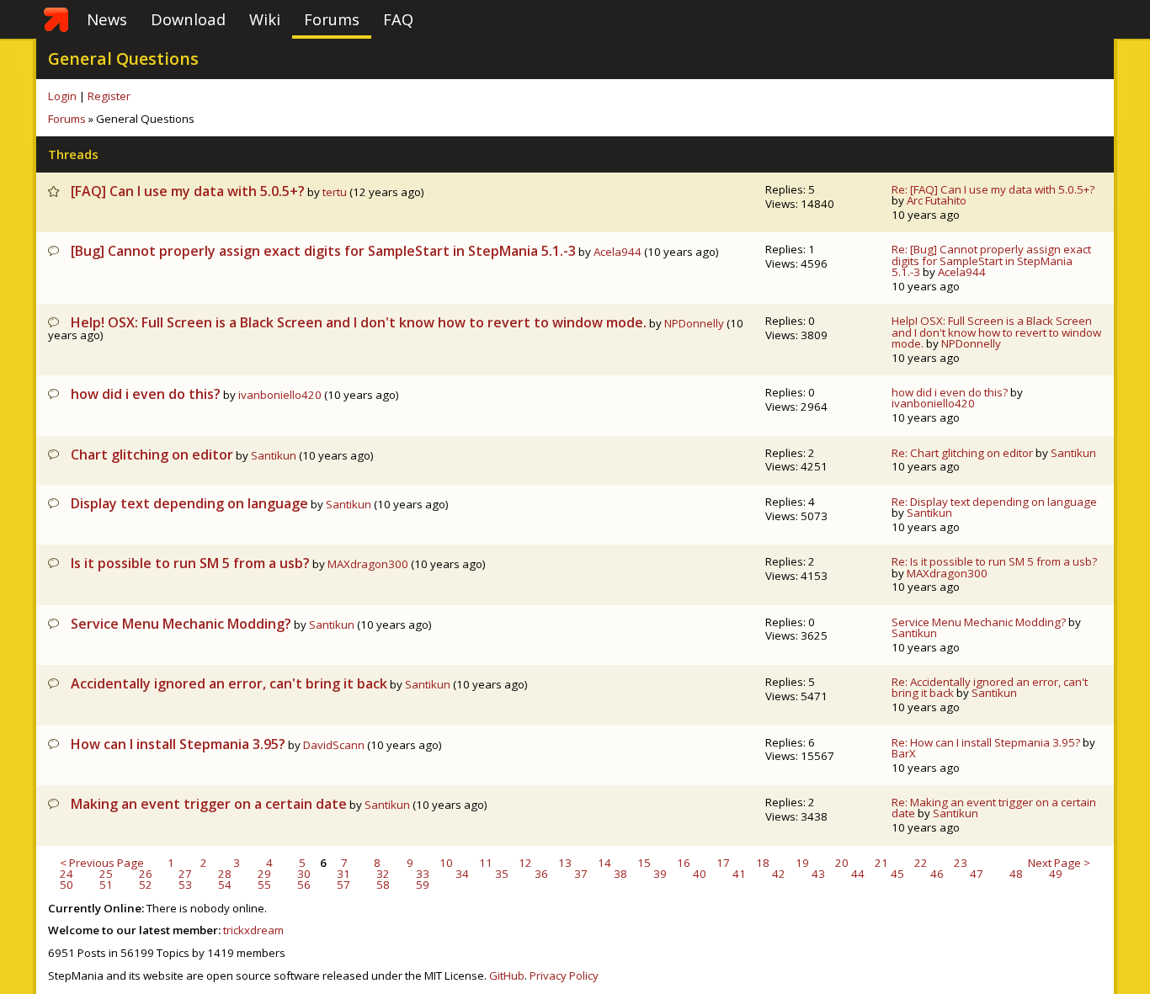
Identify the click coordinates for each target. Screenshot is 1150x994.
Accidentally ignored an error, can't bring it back (229, 683)
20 (842, 862)
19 (802, 862)
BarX (904, 753)
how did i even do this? (146, 394)
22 (921, 862)
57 (343, 884)
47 (976, 873)
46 (937, 873)
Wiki (264, 18)
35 (501, 873)
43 (818, 873)
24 (66, 873)
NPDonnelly (694, 323)
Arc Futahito (936, 200)
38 (620, 873)
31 (343, 873)
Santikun (273, 455)
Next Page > (1059, 863)
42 (778, 873)
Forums (331, 18)
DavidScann (334, 744)
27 (185, 873)
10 (446, 862)
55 (264, 884)
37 (581, 873)
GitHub (506, 975)
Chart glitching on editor (152, 454)
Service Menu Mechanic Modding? (181, 623)
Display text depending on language (189, 503)
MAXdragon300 (367, 563)
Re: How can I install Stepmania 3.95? (986, 742)
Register (109, 96)
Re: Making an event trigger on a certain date (994, 808)
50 (66, 884)
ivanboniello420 (280, 394)
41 (739, 873)
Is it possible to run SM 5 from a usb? (190, 563)
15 (644, 862)
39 (660, 873)
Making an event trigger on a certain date (209, 804)
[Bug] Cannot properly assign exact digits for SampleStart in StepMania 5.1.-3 (323, 251)
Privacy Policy (564, 975)
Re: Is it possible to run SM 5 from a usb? (994, 561)
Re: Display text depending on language (994, 501)
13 (565, 862)
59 (422, 884)
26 (145, 873)
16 (683, 862)
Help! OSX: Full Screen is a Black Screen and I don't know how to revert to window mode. (359, 322)
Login (62, 96)
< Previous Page (102, 863)
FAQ (398, 18)
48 (1016, 873)
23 (960, 862)
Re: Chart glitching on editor (962, 452)
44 (858, 873)
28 (225, 873)
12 (525, 862)
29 (264, 873)
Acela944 (618, 251)
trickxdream (253, 930)
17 (723, 862)
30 (304, 873)
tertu (334, 191)
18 (762, 862)
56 (304, 884)
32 (383, 873)
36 (541, 873)
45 (897, 873)
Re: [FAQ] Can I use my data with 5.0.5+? (993, 189)
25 (106, 873)
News (107, 18)
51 (106, 884)
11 (485, 862)
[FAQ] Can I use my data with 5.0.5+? (188, 191)
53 (185, 884)
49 (1055, 873)
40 (699, 873)
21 (881, 862)
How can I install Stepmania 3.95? (178, 744)
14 (604, 862)
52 (145, 884)
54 (225, 884)
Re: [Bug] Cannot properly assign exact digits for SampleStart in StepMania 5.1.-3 (991, 260)
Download (188, 18)
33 (422, 873)
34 (462, 873)
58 (383, 884)
